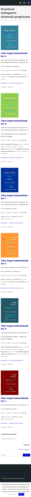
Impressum (7, 474)
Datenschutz (15, 474)
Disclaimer (24, 474)
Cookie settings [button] (12, 494)
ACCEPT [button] (21, 494)
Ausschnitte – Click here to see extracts (12, 83)
